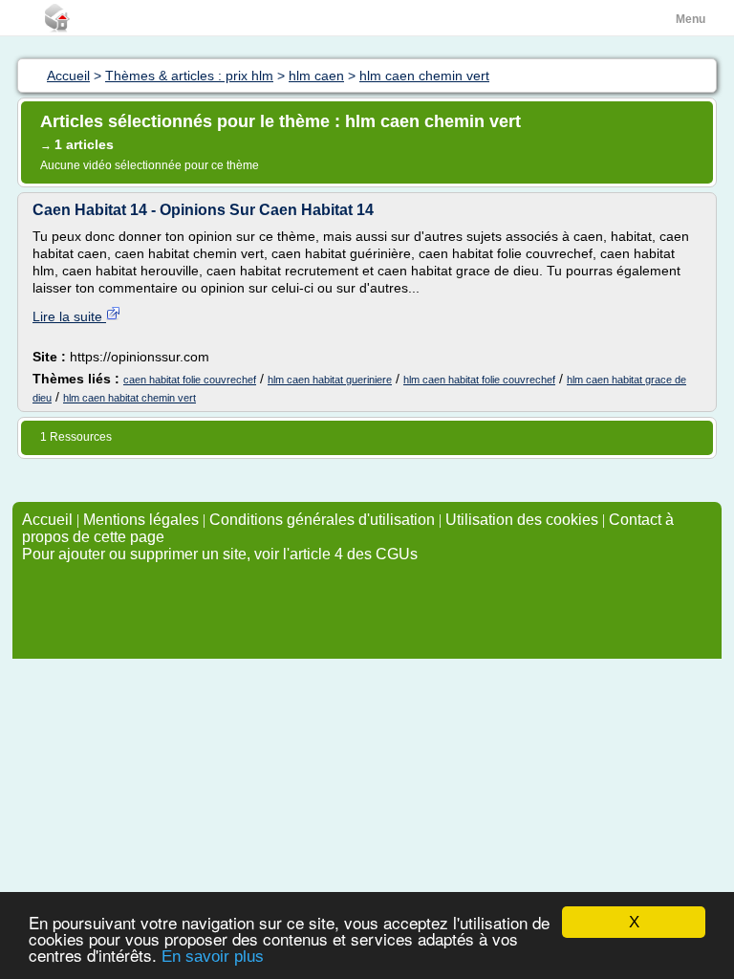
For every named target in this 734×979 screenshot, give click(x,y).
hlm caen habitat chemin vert (129, 397)
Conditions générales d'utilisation (322, 519)
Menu (690, 19)
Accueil (47, 519)
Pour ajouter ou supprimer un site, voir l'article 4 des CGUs (220, 554)
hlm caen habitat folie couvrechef (479, 379)
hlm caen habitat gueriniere (330, 379)
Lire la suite (69, 316)
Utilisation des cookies (521, 519)
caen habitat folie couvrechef (189, 379)
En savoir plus (213, 956)
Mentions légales (141, 519)
